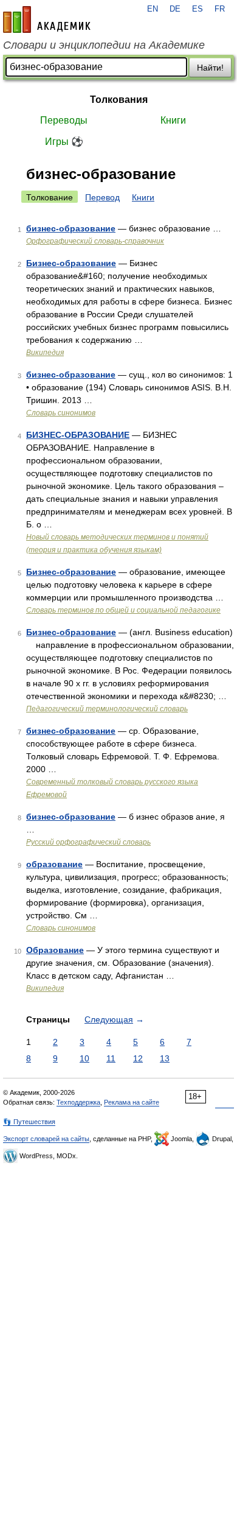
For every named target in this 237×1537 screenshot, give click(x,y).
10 (84, 1058)
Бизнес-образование (71, 263)
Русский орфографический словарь (88, 842)
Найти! (210, 67)
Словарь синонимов (60, 413)
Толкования (119, 99)
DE (175, 9)
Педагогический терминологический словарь (107, 709)
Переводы (64, 120)
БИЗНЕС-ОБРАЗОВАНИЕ (77, 435)
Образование (55, 950)
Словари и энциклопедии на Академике (104, 45)
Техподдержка (78, 1102)
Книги (173, 120)
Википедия (45, 352)
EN (152, 9)
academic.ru (47, 19)
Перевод (102, 197)
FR (220, 9)
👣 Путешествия (29, 1121)
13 (165, 1058)
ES (197, 9)
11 (110, 1058)
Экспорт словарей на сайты (46, 1138)
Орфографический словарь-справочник (95, 241)
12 (138, 1058)
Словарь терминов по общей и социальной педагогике (123, 610)
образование (54, 864)
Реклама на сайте (131, 1102)
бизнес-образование (70, 228)
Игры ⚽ (64, 141)
